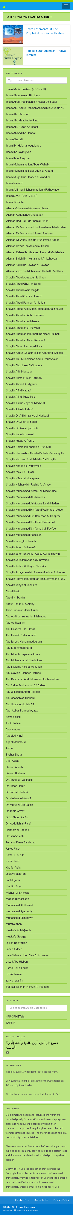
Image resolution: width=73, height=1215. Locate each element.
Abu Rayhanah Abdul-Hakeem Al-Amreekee (32, 679)
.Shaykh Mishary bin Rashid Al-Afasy (28, 484)
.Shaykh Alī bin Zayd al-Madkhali (25, 403)
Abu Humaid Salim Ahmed (21, 635)
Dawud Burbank (15, 773)
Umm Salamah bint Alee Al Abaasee (27, 955)
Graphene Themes (28, 1210)
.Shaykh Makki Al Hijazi (20, 472)
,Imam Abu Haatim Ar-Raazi (22, 120)
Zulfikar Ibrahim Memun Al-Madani (27, 986)
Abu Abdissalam (15, 622)
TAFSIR (10, 1022)
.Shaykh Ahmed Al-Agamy (21, 384)
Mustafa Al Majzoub (18, 930)
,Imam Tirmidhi (15, 202)
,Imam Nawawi (14, 183)
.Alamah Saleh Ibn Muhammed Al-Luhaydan (32, 258)
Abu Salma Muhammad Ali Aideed (26, 685)
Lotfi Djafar (13, 880)
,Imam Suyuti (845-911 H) (21, 195)
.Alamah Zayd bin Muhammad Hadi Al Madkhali (34, 271)
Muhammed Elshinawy (19, 917)
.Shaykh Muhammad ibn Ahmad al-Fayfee (31, 528)
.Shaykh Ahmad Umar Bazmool (24, 377)
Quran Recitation (16, 942)
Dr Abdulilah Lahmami (19, 779)
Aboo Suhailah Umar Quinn (22, 610)
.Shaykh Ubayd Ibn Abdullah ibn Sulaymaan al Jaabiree (36, 578)
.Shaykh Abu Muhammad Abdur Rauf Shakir (32, 359)
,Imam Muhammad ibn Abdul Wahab (27, 164)
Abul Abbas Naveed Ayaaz (22, 710)
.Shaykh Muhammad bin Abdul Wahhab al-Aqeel (34, 509)
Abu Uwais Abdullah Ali (20, 704)
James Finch (13, 848)
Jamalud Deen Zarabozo (21, 842)
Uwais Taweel (14, 974)
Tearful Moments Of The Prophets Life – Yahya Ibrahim (45, 31)
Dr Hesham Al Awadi (18, 798)
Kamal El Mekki (15, 855)
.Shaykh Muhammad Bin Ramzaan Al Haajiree (33, 516)
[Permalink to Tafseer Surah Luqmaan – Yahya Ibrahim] (13, 56)
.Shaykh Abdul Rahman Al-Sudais (25, 302)
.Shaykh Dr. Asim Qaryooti (22, 428)
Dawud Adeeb (14, 767)
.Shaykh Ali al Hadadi (18, 390)
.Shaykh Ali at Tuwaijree (20, 396)
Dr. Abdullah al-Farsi (18, 823)
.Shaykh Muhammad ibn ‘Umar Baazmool (30, 522)
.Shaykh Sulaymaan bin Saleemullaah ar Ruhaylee (35, 572)
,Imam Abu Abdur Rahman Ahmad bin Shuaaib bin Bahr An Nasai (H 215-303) (36, 107)
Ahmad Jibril (13, 716)
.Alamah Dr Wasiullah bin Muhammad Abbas (32, 239)
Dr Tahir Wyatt (15, 810)
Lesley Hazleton (16, 873)
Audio (9, 748)
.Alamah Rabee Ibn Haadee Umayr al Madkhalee (35, 252)
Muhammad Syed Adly (19, 911)
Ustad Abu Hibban (17, 961)
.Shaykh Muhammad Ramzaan (24, 534)
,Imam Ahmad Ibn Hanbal (21, 133)
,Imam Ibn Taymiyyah (18, 151)
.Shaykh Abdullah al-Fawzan (23, 327)
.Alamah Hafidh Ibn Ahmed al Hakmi (27, 246)
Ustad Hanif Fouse (17, 968)
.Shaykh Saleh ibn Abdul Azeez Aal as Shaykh (33, 553)
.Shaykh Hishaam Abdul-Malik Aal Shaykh (31, 459)
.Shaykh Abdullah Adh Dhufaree (25, 315)
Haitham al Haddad (17, 829)
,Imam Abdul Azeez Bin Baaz (23, 95)
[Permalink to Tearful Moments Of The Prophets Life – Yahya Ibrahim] (13, 34)
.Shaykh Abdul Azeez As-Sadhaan (26, 277)
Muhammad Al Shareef (19, 905)
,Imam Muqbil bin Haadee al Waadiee (28, 177)
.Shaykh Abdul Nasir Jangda (22, 290)
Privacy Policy (61, 1200)
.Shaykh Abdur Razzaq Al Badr (24, 346)
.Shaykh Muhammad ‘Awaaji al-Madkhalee (31, 490)
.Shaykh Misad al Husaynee (22, 478)
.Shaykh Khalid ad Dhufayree (23, 465)
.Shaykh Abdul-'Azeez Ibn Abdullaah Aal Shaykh (34, 308)
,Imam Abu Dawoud (17, 114)
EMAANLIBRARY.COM (22, 6)
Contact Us (22, 1200)
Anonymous (13, 729)
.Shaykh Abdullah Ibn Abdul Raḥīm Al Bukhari (33, 333)
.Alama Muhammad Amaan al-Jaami (27, 208)
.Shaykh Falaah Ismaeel (20, 434)
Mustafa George (16, 936)
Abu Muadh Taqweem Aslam (23, 654)
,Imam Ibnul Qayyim (18, 158)
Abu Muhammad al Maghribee (24, 660)
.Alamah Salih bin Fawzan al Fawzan (27, 264)
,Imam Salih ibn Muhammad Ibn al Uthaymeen (33, 189)
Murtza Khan (14, 923)
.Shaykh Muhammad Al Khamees (25, 497)
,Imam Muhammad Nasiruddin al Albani (29, 170)
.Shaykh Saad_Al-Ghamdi (21, 541)
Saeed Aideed (14, 949)
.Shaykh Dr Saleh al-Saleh (21, 421)
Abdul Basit (13, 591)
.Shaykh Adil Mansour (19, 371)
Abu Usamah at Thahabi (20, 698)
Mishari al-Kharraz (17, 892)
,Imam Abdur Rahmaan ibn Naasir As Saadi (31, 101)
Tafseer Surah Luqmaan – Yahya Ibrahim (46, 52)
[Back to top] (8, 1206)
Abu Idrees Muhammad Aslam (24, 641)
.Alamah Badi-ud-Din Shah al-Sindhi (27, 220)
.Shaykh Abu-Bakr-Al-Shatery (24, 365)
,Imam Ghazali (14, 139)
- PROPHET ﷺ (15, 1016)
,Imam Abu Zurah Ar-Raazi (22, 126)
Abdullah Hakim (15, 597)
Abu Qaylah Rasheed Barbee (23, 672)
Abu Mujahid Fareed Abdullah (24, 666)
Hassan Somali (15, 836)
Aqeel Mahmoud (16, 742)
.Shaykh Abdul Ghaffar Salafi (23, 283)
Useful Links (41, 1200)
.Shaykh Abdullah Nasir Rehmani (25, 340)
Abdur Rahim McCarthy (20, 603)
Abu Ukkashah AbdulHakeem (23, 691)
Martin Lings (14, 886)
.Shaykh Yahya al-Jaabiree (21, 585)
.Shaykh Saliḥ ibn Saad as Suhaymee (27, 559)
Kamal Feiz (12, 861)
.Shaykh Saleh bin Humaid (21, 547)
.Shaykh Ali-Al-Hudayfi (20, 409)
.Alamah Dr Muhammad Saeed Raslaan (29, 233)
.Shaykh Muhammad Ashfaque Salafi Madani (33, 503)
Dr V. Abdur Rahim (17, 817)
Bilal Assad (12, 760)
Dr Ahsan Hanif (15, 785)
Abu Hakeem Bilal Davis (20, 629)
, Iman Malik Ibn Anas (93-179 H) (26, 89)
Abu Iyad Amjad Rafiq (19, 647)
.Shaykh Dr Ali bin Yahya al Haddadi (27, 415)
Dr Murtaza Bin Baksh (19, 804)
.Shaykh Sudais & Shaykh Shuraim (26, 566)
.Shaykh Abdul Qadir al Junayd (24, 296)
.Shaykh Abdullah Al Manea (22, 321)
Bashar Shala (14, 754)
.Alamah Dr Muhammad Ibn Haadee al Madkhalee (36, 227)
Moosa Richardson (17, 898)
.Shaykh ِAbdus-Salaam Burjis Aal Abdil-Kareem (34, 352)
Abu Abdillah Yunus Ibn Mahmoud (26, 616)
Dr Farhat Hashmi (17, 792)
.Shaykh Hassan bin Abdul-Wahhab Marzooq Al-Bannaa (36, 453)
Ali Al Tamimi (13, 723)
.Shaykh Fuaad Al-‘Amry (20, 440)
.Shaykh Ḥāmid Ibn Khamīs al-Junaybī (28, 446)
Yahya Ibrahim (14, 980)
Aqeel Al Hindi (14, 735)
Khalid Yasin (13, 867)
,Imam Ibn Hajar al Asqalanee (23, 145)
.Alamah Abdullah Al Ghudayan (24, 214)
